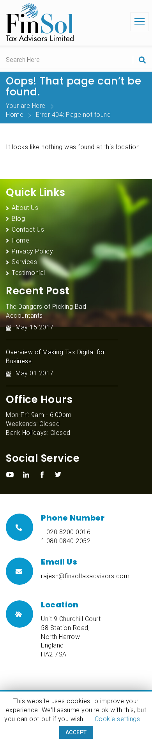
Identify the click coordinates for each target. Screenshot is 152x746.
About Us (25, 207)
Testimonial (28, 272)
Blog (18, 218)
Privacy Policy (32, 251)
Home (14, 114)
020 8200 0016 (68, 532)
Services (24, 262)
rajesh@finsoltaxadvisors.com (85, 576)
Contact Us (28, 229)
